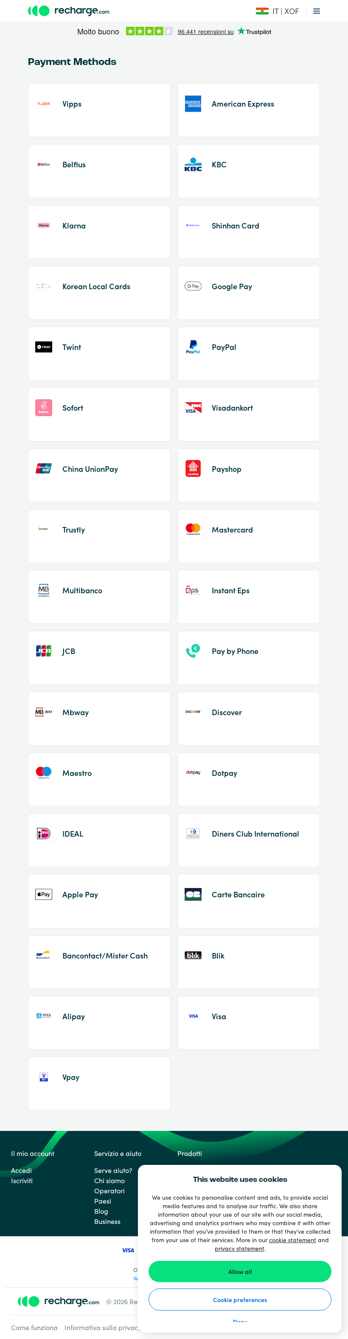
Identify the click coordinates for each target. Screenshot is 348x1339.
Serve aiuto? (113, 1170)
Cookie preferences (240, 1299)
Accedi (21, 1170)
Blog (101, 1210)
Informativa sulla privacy (103, 1327)
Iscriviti (22, 1180)
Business (107, 1221)
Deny (240, 1321)
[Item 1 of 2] (174, 32)
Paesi (102, 1200)
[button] (277, 11)
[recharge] (124, 11)
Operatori (109, 1190)
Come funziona (34, 1327)
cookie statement (292, 1239)
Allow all (240, 1271)
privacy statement (239, 1248)
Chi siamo (109, 1180)
